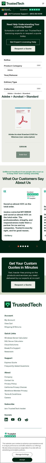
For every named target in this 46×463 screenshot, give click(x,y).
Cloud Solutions (11, 345)
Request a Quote (23, 48)
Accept (22, 460)
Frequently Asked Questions (16, 366)
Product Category (13, 66)
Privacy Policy (10, 384)
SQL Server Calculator (13, 341)
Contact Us (9, 380)
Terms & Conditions (12, 394)
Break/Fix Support (12, 348)
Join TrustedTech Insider (15, 408)
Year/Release (10, 75)
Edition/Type (10, 82)
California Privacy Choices (15, 387)
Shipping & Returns (12, 327)
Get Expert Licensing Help (23, 42)
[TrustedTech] (13, 3)
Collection (9, 89)
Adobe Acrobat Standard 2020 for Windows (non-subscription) (23, 135)
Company (8, 377)
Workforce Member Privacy (15, 391)
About (7, 373)
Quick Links (10, 333)
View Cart (8, 323)
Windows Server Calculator (15, 338)
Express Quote (10, 362)
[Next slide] (37, 246)
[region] (23, 450)
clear (38, 65)
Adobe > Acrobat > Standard (18, 93)
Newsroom (8, 352)
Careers (7, 398)
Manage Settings (22, 454)
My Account (9, 320)
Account (8, 316)
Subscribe (9, 404)
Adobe (10, 70)
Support (8, 358)
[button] (43, 3)
